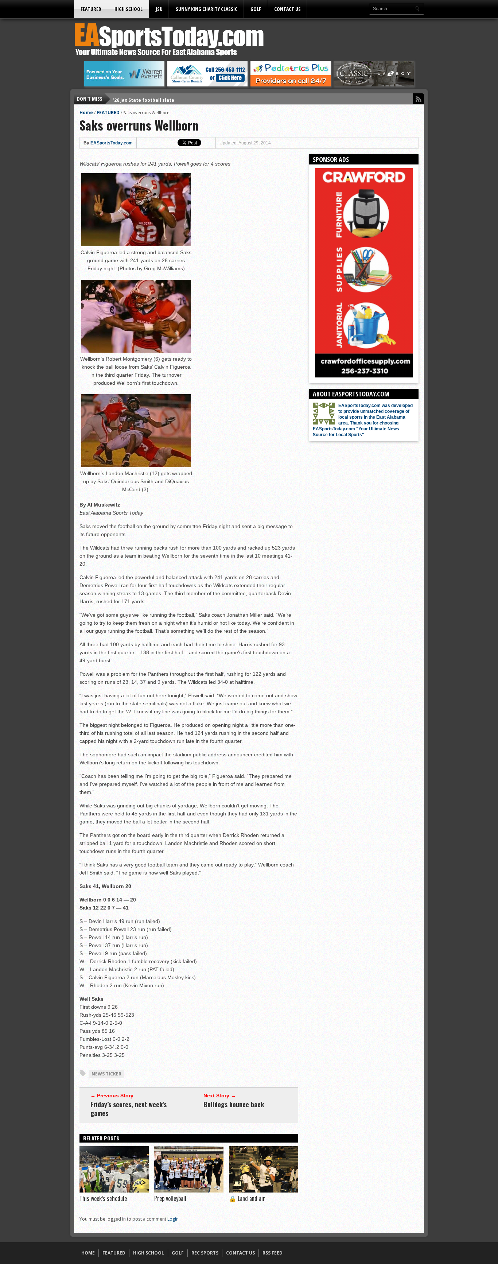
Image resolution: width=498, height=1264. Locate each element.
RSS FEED (272, 1253)
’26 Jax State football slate (143, 99)
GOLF (255, 8)
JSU (159, 8)
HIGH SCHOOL (128, 8)
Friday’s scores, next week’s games (128, 1108)
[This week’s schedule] (114, 1191)
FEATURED (91, 8)
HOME (88, 1253)
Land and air (247, 1198)
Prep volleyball (170, 1198)
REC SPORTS (204, 1253)
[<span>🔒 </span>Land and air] (263, 1191)
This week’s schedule (103, 1198)
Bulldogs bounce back (233, 1104)
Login (173, 1219)
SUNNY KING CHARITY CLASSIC (206, 8)
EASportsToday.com (111, 143)
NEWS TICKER (106, 1074)
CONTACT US (287, 8)
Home (86, 112)
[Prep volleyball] (188, 1191)
